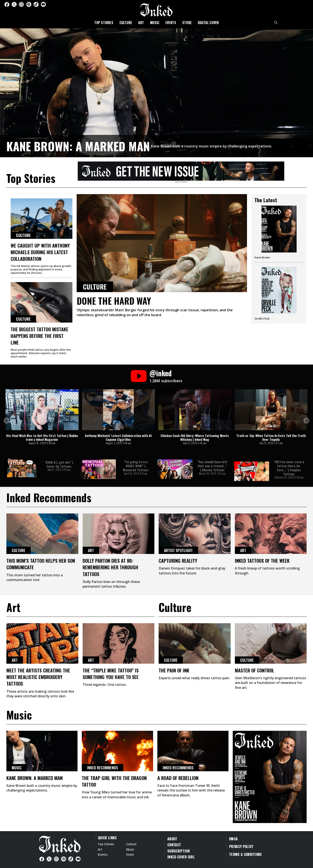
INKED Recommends (102, 767)
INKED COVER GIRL (181, 856)
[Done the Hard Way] (162, 243)
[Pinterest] (28, 4)
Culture (125, 22)
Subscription (178, 851)
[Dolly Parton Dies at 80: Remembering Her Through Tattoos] (119, 533)
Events (170, 22)
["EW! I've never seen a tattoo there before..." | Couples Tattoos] (251, 471)
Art (141, 22)
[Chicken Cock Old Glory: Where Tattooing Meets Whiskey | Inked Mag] (194, 409)
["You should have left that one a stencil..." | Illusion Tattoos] (175, 469)
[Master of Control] (271, 643)
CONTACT (174, 844)
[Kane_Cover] (181, 170)
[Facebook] (6, 4)
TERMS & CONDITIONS (245, 854)
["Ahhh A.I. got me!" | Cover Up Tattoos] (21, 467)
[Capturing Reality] (195, 533)
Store (187, 22)
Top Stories (103, 22)
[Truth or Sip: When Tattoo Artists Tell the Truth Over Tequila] (271, 409)
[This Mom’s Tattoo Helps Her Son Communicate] (42, 533)
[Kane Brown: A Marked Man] (156, 92)
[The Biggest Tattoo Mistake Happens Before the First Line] (41, 302)
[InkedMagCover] (270, 776)
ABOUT (172, 838)
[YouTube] (43, 4)
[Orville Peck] (278, 293)
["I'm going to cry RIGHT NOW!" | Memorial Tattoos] (98, 469)
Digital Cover (208, 22)
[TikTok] (36, 4)
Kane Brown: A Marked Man (78, 146)
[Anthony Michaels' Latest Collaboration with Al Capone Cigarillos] (118, 409)
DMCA (233, 838)
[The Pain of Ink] (195, 643)
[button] (7, 421)
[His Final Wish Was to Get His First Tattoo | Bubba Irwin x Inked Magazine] (42, 409)
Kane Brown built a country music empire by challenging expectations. (211, 146)
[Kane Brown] (278, 234)
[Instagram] (21, 4)
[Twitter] (14, 4)
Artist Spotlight (178, 550)
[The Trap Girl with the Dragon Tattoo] (117, 751)
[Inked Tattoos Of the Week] (271, 533)
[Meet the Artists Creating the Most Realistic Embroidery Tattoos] (42, 643)
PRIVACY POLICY (241, 846)
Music (154, 22)
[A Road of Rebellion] (192, 751)
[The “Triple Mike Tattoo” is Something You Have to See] (119, 643)
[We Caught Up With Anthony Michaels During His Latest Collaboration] (41, 218)
